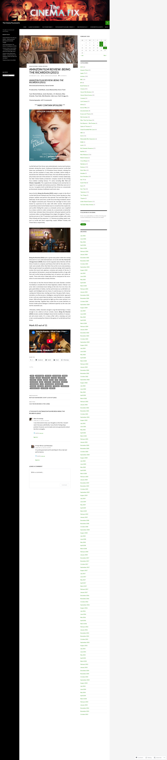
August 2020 (84, 458)
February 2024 (84, 326)
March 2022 (83, 398)
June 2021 (83, 426)
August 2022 (84, 382)
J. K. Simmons (56, 382)
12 (101, 45)
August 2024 (84, 307)
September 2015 (85, 642)
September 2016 (85, 605)
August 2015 (84, 645)
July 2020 (83, 461)
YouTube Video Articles (86, 204)
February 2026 (84, 251)
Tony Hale (56, 386)
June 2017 (83, 576)
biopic (32, 377)
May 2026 (83, 242)
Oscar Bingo (83, 161)
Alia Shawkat (56, 375)
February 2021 (84, 439)
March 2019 (83, 511)
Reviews (45, 66)
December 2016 (84, 595)
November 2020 (84, 448)
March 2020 (83, 473)
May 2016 (83, 617)
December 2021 (84, 408)
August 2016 (84, 608)
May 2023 (83, 354)
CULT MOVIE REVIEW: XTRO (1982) (39, 403)
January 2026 (84, 254)
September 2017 (85, 567)
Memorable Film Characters (87, 139)
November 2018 (84, 523)
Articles (82, 76)
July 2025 (83, 273)
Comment (64, 485)
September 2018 (85, 530)
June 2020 (83, 464)
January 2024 (84, 329)
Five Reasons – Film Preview (88, 123)
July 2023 (83, 348)
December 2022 (84, 370)
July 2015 (83, 648)
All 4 (81, 67)
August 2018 (84, 533)
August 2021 (84, 420)
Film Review (63, 379)
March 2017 (83, 586)
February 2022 (84, 401)
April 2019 (83, 508)
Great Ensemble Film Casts (87, 129)
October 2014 (84, 677)
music (82, 145)
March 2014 (83, 698)
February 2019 (84, 514)
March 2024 (83, 323)
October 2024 (84, 301)
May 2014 (83, 692)
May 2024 (83, 317)
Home (24, 27)
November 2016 (84, 598)
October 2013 (84, 714)
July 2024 (83, 311)
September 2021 (85, 417)
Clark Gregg (46, 377)
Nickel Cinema (84, 157)
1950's (32, 375)
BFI (81, 82)
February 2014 (84, 702)
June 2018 (83, 539)
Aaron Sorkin (39, 375)
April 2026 (83, 245)
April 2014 (83, 695)
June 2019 (83, 501)
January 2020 (84, 479)
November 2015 (84, 636)
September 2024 (85, 304)
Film (56, 379)
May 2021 (83, 429)
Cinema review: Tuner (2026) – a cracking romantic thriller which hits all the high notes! (9, 49)
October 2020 (84, 451)
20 (105, 48)
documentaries (84, 110)
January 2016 (84, 630)
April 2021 (83, 433)
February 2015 (84, 664)
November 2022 (84, 373)
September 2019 (85, 492)
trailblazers (64, 386)
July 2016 (83, 611)
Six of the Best (84, 176)
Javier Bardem (34, 384)
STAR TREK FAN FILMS (82, 27)
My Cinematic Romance (86, 148)
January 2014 (84, 705)
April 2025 (83, 282)
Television (48, 386)
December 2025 (84, 257)
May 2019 (83, 504)
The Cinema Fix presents (11, 23)
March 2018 (83, 548)
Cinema (40, 66)
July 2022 (83, 386)
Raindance (83, 164)
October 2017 (84, 564)
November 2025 (84, 260)
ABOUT (106, 27)
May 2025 (83, 279)
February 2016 (84, 626)
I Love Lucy (48, 382)
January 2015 (84, 667)
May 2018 (83, 542)
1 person (41, 433)
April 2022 (83, 395)
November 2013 (84, 711)
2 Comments (63, 75)
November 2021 (84, 411)
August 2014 (84, 683)
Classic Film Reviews (85, 92)
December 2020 (84, 445)
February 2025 (84, 289)
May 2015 (83, 655)
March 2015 (83, 661)
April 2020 (83, 470)
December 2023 (84, 332)
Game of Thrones (85, 126)
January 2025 (84, 292)
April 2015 (83, 658)
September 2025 (85, 267)
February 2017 (84, 589)
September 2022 (85, 379)
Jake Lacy (64, 382)
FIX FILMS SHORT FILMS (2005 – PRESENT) (64, 27)
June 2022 (83, 389)
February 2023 (84, 364)
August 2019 (84, 495)
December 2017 (84, 558)
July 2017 (83, 573)
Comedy (54, 377)
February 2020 (84, 476)
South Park (83, 182)
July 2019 (83, 498)
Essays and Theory (85, 114)
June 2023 (83, 351)
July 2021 (83, 423)
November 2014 (84, 673)
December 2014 (84, 670)
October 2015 (84, 639)
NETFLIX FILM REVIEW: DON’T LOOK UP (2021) (43, 396)
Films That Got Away (86, 120)
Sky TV (82, 179)
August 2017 (84, 570)
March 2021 (83, 436)
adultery (48, 375)
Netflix (82, 151)
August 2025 (84, 270)
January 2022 (84, 404)
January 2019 (84, 517)
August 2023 (84, 345)
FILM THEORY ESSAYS (47, 27)
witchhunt (44, 388)
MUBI (82, 142)
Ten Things (83, 195)
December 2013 (84, 708)
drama (45, 379)
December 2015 (84, 633)
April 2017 (83, 583)
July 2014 (83, 686)
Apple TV (83, 73)
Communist (62, 377)
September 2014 (85, 680)
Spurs (82, 186)
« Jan (82, 55)
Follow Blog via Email (87, 212)
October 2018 (84, 526)
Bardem (65, 375)
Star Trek (40, 386)
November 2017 (84, 561)
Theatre (82, 198)
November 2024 (84, 298)
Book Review (83, 85)
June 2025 (83, 276)
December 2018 (84, 520)
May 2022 (83, 392)
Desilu (39, 379)
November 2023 (84, 336)
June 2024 (83, 314)
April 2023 (83, 357)
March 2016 (83, 623)
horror (82, 136)
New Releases (84, 154)
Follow (83, 224)
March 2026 (83, 248)
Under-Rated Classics (86, 201)
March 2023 (83, 361)
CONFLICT (33, 379)
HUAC (41, 382)
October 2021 (84, 414)
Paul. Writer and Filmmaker (49, 75)
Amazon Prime (33, 66)
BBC (81, 79)
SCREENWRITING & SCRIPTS (96, 27)
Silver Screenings (38, 418)
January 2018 (84, 555)
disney (82, 104)
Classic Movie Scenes (86, 95)
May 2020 (83, 467)
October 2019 (84, 489)
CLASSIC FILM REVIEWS (34, 27)
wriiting (52, 388)
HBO (81, 132)
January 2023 (84, 367)
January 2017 (84, 592)
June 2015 (83, 652)
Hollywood (34, 382)
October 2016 (84, 601)
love (42, 384)
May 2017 (83, 580)
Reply (36, 437)
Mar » (105, 55)
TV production (35, 388)
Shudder (82, 173)
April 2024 (83, 320)
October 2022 (84, 376)
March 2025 (83, 285)
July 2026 (83, 235)
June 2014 (83, 689)
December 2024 (84, 295)
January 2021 (84, 442)
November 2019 (84, 486)
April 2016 (83, 620)
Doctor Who (83, 107)
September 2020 (85, 454)
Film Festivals (84, 117)
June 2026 (83, 239)
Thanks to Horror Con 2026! (9, 60)
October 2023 (84, 339)
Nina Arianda (59, 384)
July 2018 (83, 536)
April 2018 (83, 545)
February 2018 (84, 551)
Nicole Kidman (49, 384)
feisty (51, 379)
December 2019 (84, 483)
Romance (33, 386)
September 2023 (85, 342)
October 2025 (84, 264)
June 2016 (83, 614)
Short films (83, 170)
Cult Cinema (83, 101)
